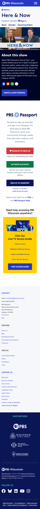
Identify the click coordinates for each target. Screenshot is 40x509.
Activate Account (20, 164)
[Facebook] (4, 84)
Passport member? (14, 21)
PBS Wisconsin (6, 474)
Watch (6, 10)
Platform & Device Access (20, 249)
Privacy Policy (33, 505)
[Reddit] (8, 84)
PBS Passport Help (22, 200)
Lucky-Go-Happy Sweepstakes (11, 402)
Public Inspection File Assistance (17, 505)
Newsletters (5, 362)
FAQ (29, 197)
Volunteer (5, 399)
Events (4, 359)
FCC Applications (20, 503)
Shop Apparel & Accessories (10, 340)
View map (5, 315)
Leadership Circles (7, 390)
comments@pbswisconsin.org (15, 298)
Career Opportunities (8, 356)
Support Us (7, 372)
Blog (3, 334)
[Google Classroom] (12, 84)
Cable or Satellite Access (20, 254)
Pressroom (5, 343)
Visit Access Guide (20, 267)
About (4, 25)
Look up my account (20, 191)
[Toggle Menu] (35, 3)
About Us (4, 330)
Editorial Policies (8, 503)
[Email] (16, 84)
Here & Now (16, 15)
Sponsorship (5, 396)
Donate (5, 377)
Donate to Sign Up (21, 151)
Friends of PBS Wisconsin (9, 387)
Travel (3, 365)
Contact (6, 293)
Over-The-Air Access (20, 259)
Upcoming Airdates (25, 25)
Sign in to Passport (20, 183)
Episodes (12, 25)
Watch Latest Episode (14, 93)
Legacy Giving (6, 393)
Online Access (20, 244)
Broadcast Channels (8, 337)
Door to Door (6, 384)
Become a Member (7, 381)
